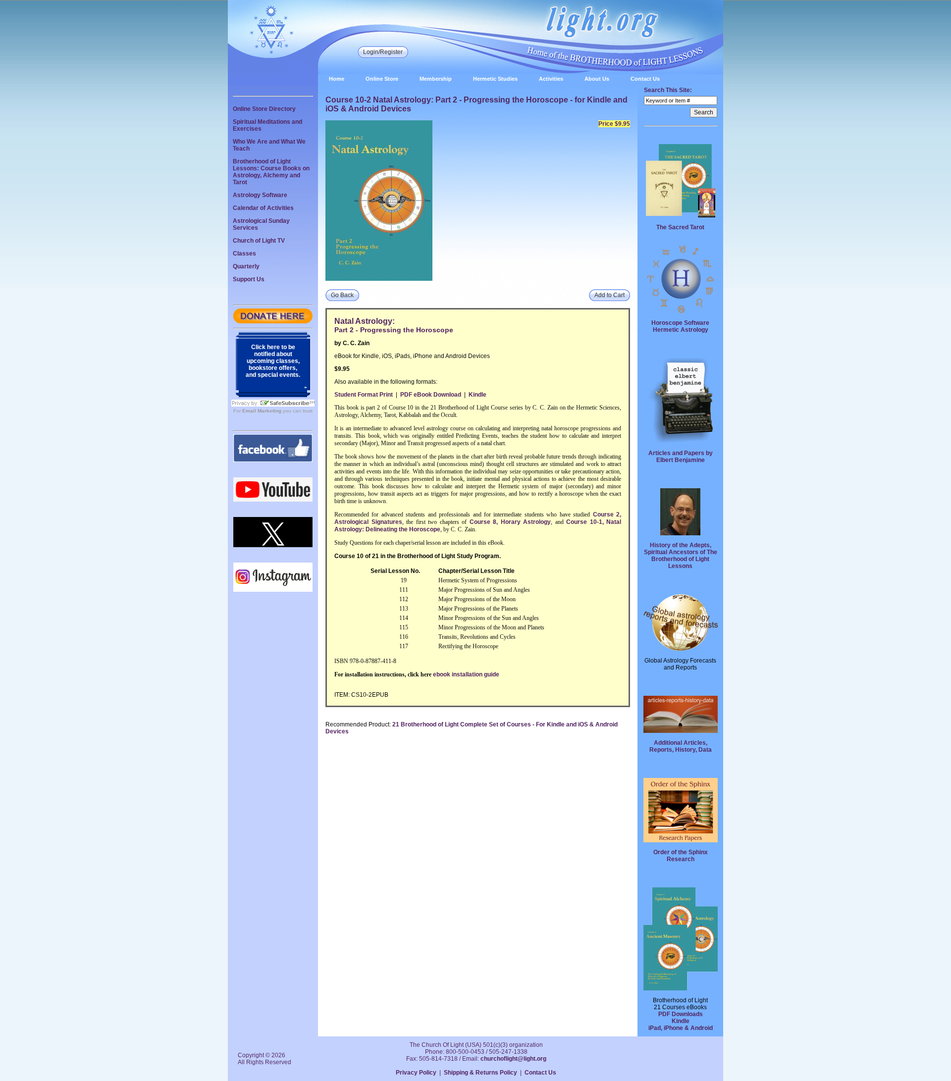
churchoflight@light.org (513, 1058)
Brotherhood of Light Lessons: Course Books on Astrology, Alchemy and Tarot (271, 172)
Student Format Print (363, 394)
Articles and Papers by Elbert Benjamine (680, 456)
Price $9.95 (614, 123)
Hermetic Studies (495, 79)
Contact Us (645, 79)
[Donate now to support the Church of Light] (273, 321)
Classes (244, 253)
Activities (551, 79)
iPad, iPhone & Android (680, 1028)
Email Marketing (261, 410)
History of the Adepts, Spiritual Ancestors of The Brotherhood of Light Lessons (680, 555)
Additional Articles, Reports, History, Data (680, 746)
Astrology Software (260, 195)
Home (336, 79)
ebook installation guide (466, 674)
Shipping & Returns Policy (480, 1072)
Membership (436, 79)
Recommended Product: (358, 724)
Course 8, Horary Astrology (510, 521)
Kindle (477, 394)
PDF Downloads (680, 1014)
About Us (596, 79)
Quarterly (246, 266)
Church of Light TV (259, 240)
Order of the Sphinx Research (680, 856)
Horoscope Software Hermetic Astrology (680, 326)
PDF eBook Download (430, 394)
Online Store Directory (264, 108)
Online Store (382, 79)
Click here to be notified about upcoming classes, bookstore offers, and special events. (273, 361)
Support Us (248, 279)
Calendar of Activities (263, 208)
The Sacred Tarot (680, 227)
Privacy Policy (416, 1072)
